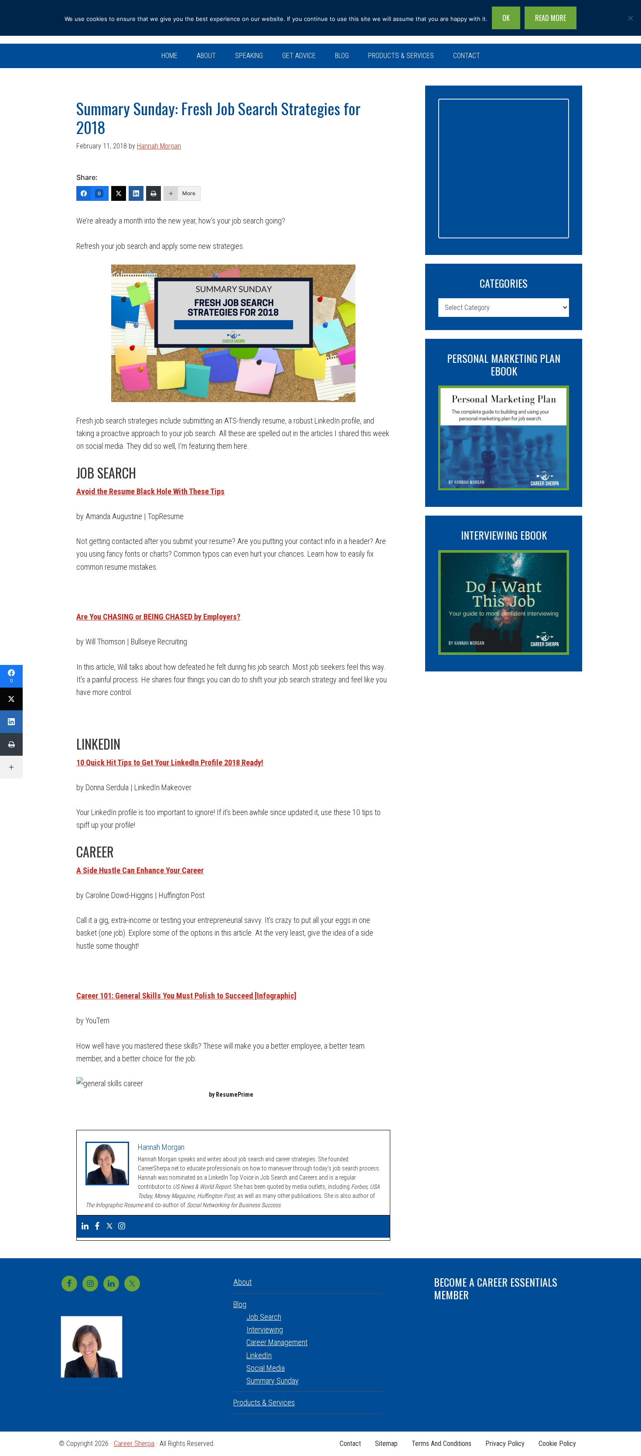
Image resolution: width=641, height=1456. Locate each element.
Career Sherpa (134, 1443)
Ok (506, 18)
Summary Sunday (272, 1380)
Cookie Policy (557, 1443)
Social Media (265, 1368)
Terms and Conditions (441, 1443)
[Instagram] (122, 1226)
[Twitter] (118, 193)
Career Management (276, 1342)
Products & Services (264, 1402)
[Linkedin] (85, 1226)
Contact (350, 1443)
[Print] (153, 193)
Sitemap (386, 1443)
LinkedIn (259, 1355)
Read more (550, 18)
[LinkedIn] (136, 193)
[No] (630, 18)
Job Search (263, 1317)
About (242, 1282)
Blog (239, 1304)
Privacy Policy (505, 1443)
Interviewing (264, 1329)
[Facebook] (97, 1226)
